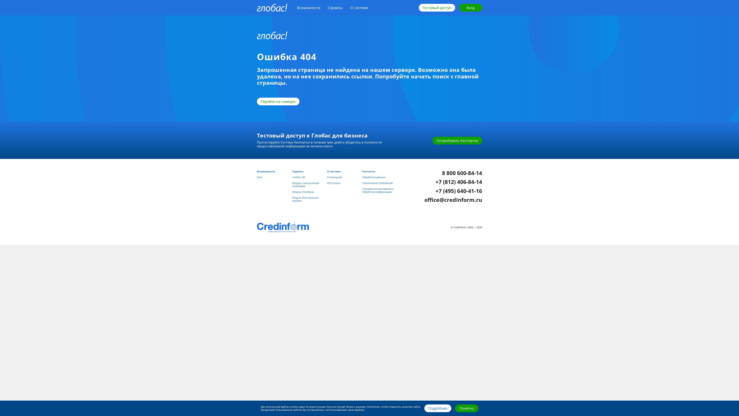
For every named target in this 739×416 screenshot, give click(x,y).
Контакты (368, 171)
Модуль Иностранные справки (305, 199)
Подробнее (437, 408)
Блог (259, 177)
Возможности (308, 7)
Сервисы (335, 7)
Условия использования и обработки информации (377, 190)
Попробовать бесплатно (457, 140)
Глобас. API (298, 177)
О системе (359, 7)
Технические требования (377, 183)
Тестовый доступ (437, 7)
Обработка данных (373, 177)
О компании (334, 177)
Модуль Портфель (303, 191)
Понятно (466, 408)
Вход (470, 7)
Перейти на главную (278, 101)
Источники (333, 183)
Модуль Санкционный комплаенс (305, 184)
